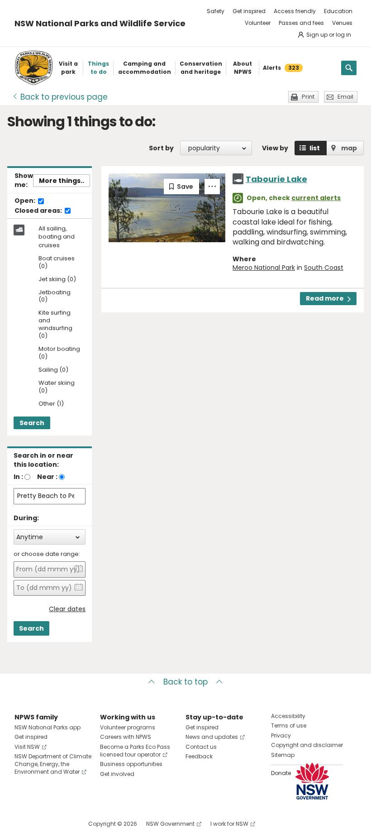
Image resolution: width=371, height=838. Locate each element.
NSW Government (170, 824)
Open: (25, 201)
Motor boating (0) (59, 353)
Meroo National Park (264, 267)
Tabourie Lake (276, 179)
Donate (281, 773)
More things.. (61, 180)
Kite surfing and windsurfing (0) (55, 324)
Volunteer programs (127, 727)
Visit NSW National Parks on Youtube (61, 823)
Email (345, 96)
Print (308, 96)
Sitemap (283, 755)
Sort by (161, 148)
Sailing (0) (53, 370)
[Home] (33, 68)
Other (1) (51, 404)
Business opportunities (131, 764)
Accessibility (288, 716)
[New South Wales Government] (312, 781)
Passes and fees (301, 23)
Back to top (185, 681)
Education (338, 11)
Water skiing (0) (56, 387)
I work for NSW (229, 824)
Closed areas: (38, 211)
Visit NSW (27, 747)
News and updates (212, 737)
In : (18, 476)
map (349, 148)
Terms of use (288, 725)
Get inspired (249, 11)
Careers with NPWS (125, 737)
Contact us (201, 747)
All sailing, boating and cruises (56, 237)
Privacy (281, 735)
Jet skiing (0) (57, 279)
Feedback (199, 756)
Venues (342, 23)
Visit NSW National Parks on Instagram (42, 823)
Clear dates (67, 609)
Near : (47, 476)
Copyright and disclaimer (307, 745)
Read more (325, 298)
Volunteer (258, 23)
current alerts (316, 197)
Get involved (117, 774)
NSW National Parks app (47, 727)
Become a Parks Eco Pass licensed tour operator (135, 750)
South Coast (323, 267)
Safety (215, 11)
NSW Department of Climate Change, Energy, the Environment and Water (52, 764)
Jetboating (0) (54, 296)
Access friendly (295, 11)
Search (31, 422)
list (314, 148)
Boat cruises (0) (56, 262)
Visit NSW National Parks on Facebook (22, 823)
